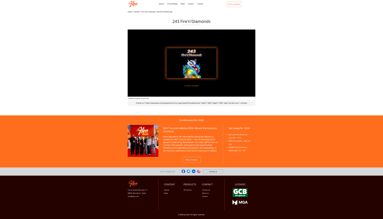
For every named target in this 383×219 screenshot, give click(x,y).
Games (161, 4)
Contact (200, 4)
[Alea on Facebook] (183, 171)
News (183, 4)
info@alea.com (133, 196)
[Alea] (133, 2)
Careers (191, 4)
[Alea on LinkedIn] (193, 171)
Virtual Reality (172, 4)
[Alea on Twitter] (188, 171)
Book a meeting (191, 160)
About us (205, 193)
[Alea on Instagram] (199, 171)
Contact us (213, 171)
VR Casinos (188, 190)
